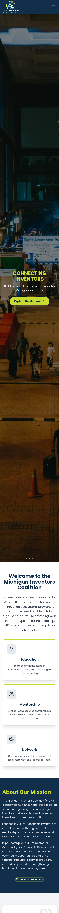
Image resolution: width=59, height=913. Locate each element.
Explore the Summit (27, 298)
